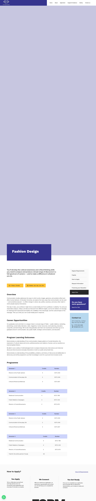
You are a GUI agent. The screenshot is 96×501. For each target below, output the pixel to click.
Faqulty (74, 275)
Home (51, 2)
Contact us (87, 2)
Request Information (77, 283)
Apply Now (75, 292)
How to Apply (75, 279)
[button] (4, 497)
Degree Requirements (78, 271)
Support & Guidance (72, 2)
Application (62, 2)
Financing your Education (79, 287)
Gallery (81, 2)
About (56, 2)
